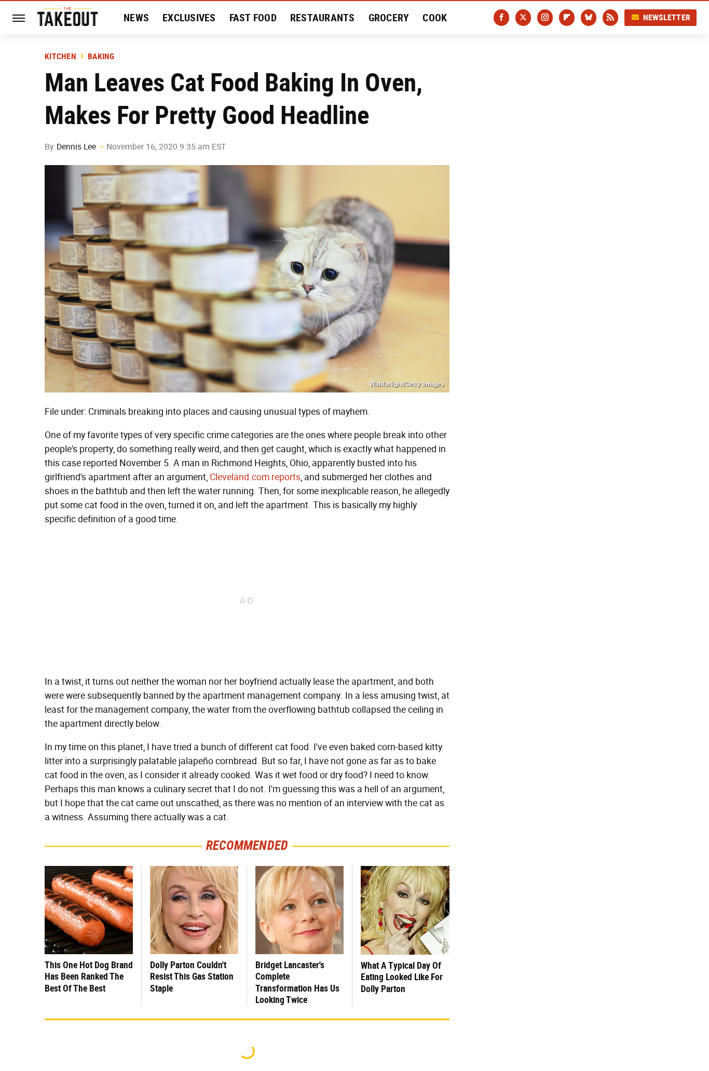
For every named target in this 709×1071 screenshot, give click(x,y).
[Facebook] (501, 17)
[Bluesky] (588, 17)
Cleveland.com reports (255, 477)
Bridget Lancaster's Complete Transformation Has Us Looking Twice (297, 982)
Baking (101, 56)
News (136, 17)
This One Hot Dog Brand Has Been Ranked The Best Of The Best (89, 976)
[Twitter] (523, 17)
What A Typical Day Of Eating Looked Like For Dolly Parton (402, 977)
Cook (434, 17)
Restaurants (322, 17)
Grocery (389, 17)
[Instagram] (545, 17)
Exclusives (189, 17)
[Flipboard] (567, 17)
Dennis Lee (76, 147)
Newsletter (667, 17)
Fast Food (253, 17)
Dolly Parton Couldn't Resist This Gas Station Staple (192, 976)
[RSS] (610, 17)
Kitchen (60, 56)
